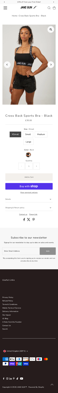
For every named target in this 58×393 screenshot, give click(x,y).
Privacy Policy (7, 297)
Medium (41, 134)
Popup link (33, 214)
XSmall (15, 134)
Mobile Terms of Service (11, 308)
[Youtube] (21, 379)
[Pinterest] (13, 379)
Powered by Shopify (36, 387)
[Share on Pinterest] (33, 220)
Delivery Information (10, 311)
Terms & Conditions (9, 304)
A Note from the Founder (12, 322)
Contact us (23, 214)
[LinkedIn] (11, 379)
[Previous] (7, 64)
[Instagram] (7, 379)
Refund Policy (7, 301)
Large (28, 141)
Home (14, 15)
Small (28, 134)
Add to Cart (29, 177)
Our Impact (6, 315)
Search (5, 329)
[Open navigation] (8, 8)
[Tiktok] (17, 379)
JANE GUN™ (22, 387)
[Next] (50, 64)
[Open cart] (54, 8)
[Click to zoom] (50, 29)
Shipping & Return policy (15, 208)
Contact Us (6, 325)
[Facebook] (3, 379)
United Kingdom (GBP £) (16, 351)
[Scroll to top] (52, 385)
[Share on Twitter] (29, 220)
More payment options (29, 192)
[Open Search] (49, 8)
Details (8, 199)
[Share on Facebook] (24, 220)
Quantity (29, 161)
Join (47, 251)
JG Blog (5, 318)
